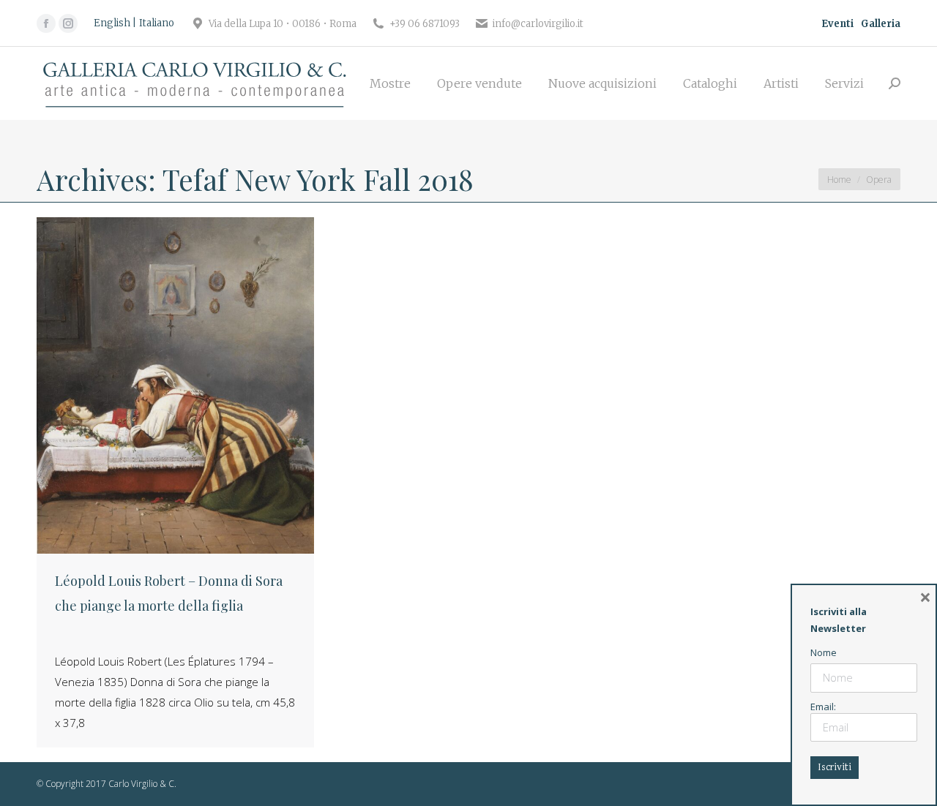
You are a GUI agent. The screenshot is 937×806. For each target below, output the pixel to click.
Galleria (880, 24)
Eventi (837, 24)
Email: (823, 706)
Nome (823, 652)
